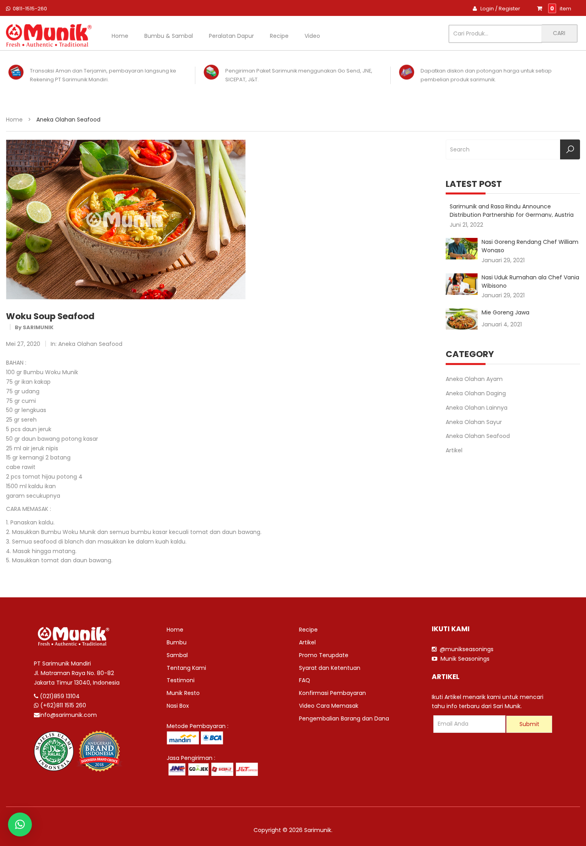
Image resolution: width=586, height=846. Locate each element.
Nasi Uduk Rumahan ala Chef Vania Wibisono (530, 280)
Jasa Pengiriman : (191, 758)
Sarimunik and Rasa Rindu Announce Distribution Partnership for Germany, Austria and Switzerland (512, 209)
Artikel (454, 450)
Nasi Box (178, 706)
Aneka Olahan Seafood (90, 344)
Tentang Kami (186, 668)
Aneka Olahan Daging (476, 393)
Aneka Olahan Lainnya (476, 408)
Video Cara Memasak (328, 706)
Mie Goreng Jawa (505, 312)
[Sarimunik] (49, 35)
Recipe (279, 36)
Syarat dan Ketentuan (329, 668)
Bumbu (177, 642)
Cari (559, 33)
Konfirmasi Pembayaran (332, 693)
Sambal (177, 655)
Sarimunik (38, 327)
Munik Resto (183, 693)
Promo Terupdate (323, 655)
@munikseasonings (465, 649)
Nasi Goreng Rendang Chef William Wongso (530, 245)
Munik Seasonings (463, 659)
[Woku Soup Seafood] (126, 219)
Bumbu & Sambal (168, 36)
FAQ (304, 680)
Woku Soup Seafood (50, 316)
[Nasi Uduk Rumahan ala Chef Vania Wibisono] (462, 284)
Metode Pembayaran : (197, 726)
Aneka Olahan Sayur (474, 422)
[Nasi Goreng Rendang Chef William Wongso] (462, 248)
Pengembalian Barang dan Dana (344, 718)
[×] (20, 824)
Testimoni (181, 680)
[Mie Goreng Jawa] (462, 319)
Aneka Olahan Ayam (474, 379)
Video (312, 36)
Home (120, 36)
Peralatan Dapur (231, 36)
